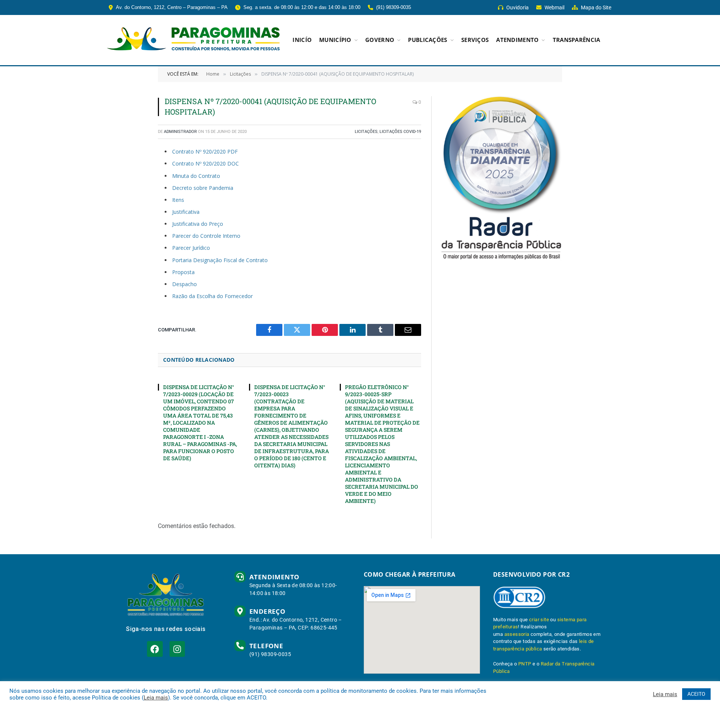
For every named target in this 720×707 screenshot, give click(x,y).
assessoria (517, 634)
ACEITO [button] (696, 694)
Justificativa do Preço (197, 223)
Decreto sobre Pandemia (202, 187)
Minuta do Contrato (196, 175)
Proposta (183, 272)
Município (335, 39)
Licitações (366, 131)
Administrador (180, 131)
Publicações (427, 39)
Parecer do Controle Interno (206, 235)
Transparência (576, 39)
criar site (539, 619)
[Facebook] (154, 648)
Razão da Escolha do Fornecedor (212, 296)
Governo (379, 39)
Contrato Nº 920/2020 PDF (205, 151)
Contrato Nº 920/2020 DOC (205, 163)
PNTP (524, 664)
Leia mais (156, 697)
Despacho (184, 284)
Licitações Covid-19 (400, 131)
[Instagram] (177, 648)
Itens (178, 199)
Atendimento (517, 39)
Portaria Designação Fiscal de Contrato (220, 260)
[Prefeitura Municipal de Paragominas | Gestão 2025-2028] (193, 40)
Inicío (302, 39)
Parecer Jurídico (191, 247)
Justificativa (186, 211)
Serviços (475, 39)
